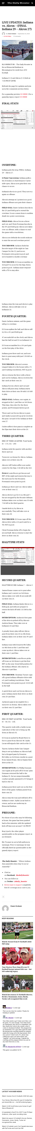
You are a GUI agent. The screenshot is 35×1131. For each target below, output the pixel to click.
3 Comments (17, 36)
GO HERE (23, 94)
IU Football (7, 36)
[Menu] (3, 3)
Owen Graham (12, 33)
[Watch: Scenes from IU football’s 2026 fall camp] (17, 930)
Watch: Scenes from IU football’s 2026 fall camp (17, 1096)
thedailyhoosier (22, 875)
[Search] (32, 3)
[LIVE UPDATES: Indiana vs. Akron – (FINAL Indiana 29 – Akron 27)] (17, 50)
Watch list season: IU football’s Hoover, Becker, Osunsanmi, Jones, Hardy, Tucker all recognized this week (17, 997)
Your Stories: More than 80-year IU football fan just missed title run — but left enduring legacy (17, 969)
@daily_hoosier (20, 881)
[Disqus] (17, 1028)
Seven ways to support (13, 885)
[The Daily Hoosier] (18, 3)
